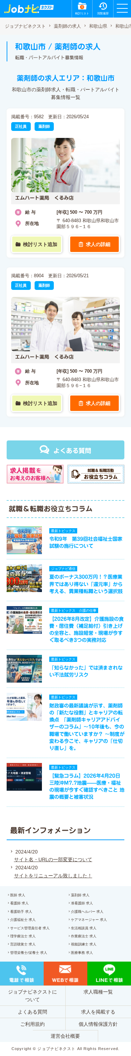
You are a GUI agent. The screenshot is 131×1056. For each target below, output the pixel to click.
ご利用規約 (32, 1024)
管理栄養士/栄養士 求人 (28, 953)
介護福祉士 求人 (23, 920)
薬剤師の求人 (67, 26)
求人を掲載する (98, 1012)
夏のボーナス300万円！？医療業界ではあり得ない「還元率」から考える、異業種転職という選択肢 (86, 583)
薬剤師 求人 (80, 895)
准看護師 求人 (82, 903)
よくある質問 (72, 450)
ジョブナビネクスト (25, 26)
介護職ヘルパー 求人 (87, 912)
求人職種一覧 (98, 992)
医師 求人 (17, 895)
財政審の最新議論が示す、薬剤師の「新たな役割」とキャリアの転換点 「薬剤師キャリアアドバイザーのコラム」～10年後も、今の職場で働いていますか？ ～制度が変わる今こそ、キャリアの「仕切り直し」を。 (86, 727)
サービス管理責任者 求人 (30, 928)
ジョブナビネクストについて (32, 995)
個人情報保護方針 (98, 1024)
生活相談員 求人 (83, 928)
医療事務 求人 (82, 953)
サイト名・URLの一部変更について (53, 859)
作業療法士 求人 (83, 936)
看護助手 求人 (21, 912)
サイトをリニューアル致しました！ (53, 875)
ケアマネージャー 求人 (89, 920)
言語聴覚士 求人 (23, 944)
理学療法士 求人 (23, 936)
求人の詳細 (98, 244)
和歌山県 (98, 26)
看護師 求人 (19, 903)
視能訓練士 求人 (83, 944)
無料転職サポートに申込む (66, 1043)
